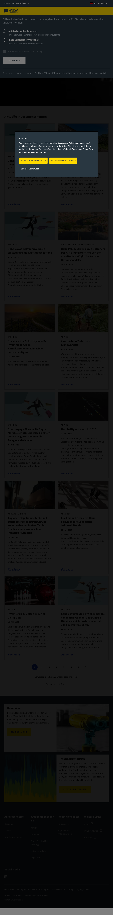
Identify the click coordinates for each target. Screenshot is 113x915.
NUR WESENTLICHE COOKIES (63, 160)
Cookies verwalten (30, 169)
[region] (56, 154)
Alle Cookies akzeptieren (33, 160)
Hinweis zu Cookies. (37, 152)
